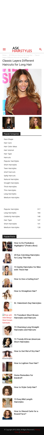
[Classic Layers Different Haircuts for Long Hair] (22, 114)
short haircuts (9, 172)
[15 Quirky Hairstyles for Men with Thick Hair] (7, 270)
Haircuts (7, 157)
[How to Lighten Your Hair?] (7, 367)
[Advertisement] (22, 23)
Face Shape (8, 139)
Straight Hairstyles (11, 183)
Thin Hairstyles (10, 190)
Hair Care (8, 143)
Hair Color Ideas (10, 146)
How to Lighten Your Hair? (26, 363)
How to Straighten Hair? (25, 291)
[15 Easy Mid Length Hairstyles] (7, 403)
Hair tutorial (9, 150)
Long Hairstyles (10, 194)
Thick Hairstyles (10, 186)
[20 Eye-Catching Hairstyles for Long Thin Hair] (7, 258)
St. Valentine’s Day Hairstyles (27, 303)
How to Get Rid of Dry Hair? (27, 351)
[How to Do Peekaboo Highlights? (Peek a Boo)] (7, 246)
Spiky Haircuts (10, 175)
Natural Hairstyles (11, 179)
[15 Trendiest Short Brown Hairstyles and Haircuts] (7, 319)
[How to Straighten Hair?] (7, 294)
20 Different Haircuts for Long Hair (21, 55)
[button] (4, 49)
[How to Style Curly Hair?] (7, 391)
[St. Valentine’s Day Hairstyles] (7, 306)
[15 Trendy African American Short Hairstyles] (7, 342)
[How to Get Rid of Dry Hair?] (7, 354)
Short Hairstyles (10, 165)
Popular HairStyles (11, 161)
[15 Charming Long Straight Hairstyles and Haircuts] (7, 330)
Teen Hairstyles (10, 168)
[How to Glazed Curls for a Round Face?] (7, 415)
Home (4, 55)
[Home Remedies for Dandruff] (7, 379)
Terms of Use (24, 432)
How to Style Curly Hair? (25, 387)
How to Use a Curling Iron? (26, 279)
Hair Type (8, 154)
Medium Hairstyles (11, 197)
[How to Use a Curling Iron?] (7, 282)
